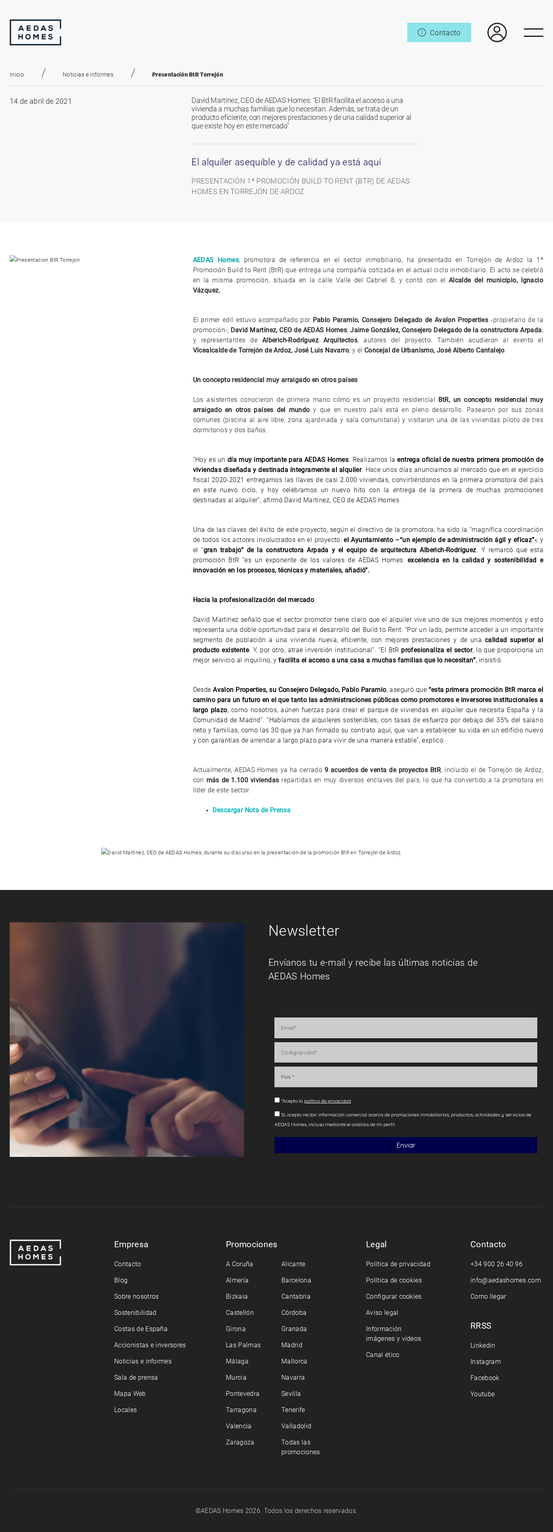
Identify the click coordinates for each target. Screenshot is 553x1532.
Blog (121, 1280)
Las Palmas (243, 1345)
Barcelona (296, 1280)
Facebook (485, 1378)
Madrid (291, 1345)
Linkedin (483, 1345)
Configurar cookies (394, 1296)
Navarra (293, 1377)
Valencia (239, 1426)
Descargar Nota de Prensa (252, 810)
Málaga (237, 1361)
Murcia (236, 1377)
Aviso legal (382, 1312)
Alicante (293, 1264)
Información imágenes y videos (393, 1333)
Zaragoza (240, 1442)
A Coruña (239, 1264)
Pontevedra (242, 1394)
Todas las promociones (300, 1447)
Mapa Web (130, 1394)
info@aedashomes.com (505, 1280)
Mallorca (294, 1361)
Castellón (240, 1312)
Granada (294, 1329)
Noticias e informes (88, 74)
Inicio (17, 74)
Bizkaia (237, 1296)
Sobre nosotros (136, 1296)
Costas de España (141, 1329)
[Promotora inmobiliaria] (35, 32)
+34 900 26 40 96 (496, 1264)
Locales (125, 1410)
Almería (237, 1280)
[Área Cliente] (489, 32)
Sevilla (291, 1394)
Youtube (482, 1394)
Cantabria (296, 1296)
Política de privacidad (398, 1264)
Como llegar (488, 1296)
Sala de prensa (136, 1377)
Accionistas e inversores (150, 1345)
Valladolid (296, 1426)
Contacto (127, 1264)
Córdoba (293, 1312)
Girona (236, 1329)
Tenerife (293, 1410)
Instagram (485, 1362)
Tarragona (241, 1410)
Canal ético (383, 1355)
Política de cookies (394, 1280)
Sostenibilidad (135, 1312)
